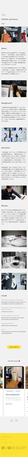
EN (6, 439)
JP (2, 439)
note (6, 442)
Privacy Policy (6, 437)
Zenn (11, 442)
